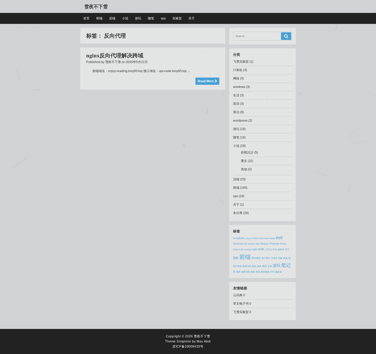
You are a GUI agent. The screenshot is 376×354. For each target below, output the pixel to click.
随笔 (151, 18)
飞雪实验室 (241, 61)
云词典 (237, 295)
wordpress (240, 120)
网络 (236, 78)
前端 (99, 18)
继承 (238, 272)
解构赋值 (265, 272)
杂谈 (259, 266)
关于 (191, 18)
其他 (244, 169)
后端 (112, 18)
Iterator (251, 244)
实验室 (177, 18)
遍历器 (278, 272)
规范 (258, 272)
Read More (206, 81)
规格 (253, 272)
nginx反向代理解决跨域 (114, 55)
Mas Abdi (204, 341)
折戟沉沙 (247, 152)
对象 (280, 258)
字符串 (274, 258)
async (249, 238)
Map (258, 244)
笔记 (286, 265)
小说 (125, 18)
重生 (244, 161)
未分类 (237, 213)
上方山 (268, 249)
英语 (236, 103)
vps (163, 18)
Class (255, 238)
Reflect (236, 249)
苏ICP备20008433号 (188, 346)
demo (272, 238)
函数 (236, 257)
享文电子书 (241, 303)
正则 (270, 266)
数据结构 (246, 266)
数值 (285, 258)
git (246, 243)
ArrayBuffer (239, 238)
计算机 (237, 70)
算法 (236, 112)
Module (264, 243)
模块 (264, 266)
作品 (275, 249)
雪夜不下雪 (96, 6)
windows (239, 86)
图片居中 (266, 258)
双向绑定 (256, 258)
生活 (236, 95)
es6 (279, 237)
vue (261, 249)
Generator (238, 243)
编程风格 (245, 272)
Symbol (247, 249)
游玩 (138, 18)
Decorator (264, 238)
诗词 (272, 272)
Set (242, 249)
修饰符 (281, 249)
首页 (86, 18)
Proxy (283, 243)
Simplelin (184, 341)
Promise (274, 243)
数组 (254, 266)
